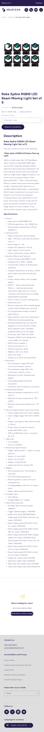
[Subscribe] (37, 693)
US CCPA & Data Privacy (13, 680)
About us (5, 3)
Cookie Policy (9, 670)
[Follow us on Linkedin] (18, 712)
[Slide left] (17, 89)
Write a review (17, 107)
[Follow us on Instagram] (12, 712)
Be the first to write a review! (22, 614)
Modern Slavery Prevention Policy (16, 665)
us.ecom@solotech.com (14, 648)
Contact (39, 3)
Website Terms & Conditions (15, 675)
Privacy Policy (9, 660)
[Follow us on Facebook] (6, 712)
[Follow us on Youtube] (24, 712)
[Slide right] (26, 89)
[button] (41, 10)
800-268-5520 (10, 645)
